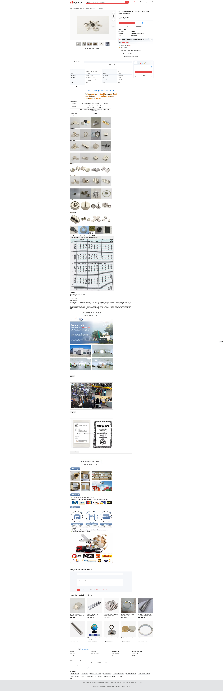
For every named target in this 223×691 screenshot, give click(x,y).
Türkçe (134, 683)
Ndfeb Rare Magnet (74, 676)
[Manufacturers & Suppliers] (76, 2)
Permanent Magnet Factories (95, 673)
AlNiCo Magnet (73, 668)
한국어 (121, 683)
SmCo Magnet (91, 668)
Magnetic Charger (73, 655)
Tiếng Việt (138, 683)
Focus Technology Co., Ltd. (104, 686)
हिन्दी (127, 683)
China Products (88, 682)
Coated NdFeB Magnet (101, 668)
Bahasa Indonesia (144, 683)
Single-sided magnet (115, 653)
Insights (141, 682)
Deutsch (109, 683)
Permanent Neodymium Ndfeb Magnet (87, 676)
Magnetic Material (86, 8)
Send (78, 589)
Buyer (127, 6)
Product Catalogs (86, 649)
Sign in (152, 3)
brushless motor (93, 651)
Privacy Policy (129, 686)
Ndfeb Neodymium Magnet (131, 673)
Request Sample (139, 26)
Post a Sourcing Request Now (102, 589)
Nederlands (114, 683)
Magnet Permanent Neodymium (144, 673)
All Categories (73, 6)
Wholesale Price (113, 682)
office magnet (114, 655)
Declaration (123, 686)
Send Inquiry (127, 23)
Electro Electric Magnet (95, 653)
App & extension (139, 6)
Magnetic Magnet (85, 673)
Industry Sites (119, 682)
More (71, 678)
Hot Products (83, 682)
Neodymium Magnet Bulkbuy (117, 676)
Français (96, 683)
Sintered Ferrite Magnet (82, 668)
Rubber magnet (93, 655)
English (84, 683)
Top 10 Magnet (99, 676)
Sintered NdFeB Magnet (99, 8)
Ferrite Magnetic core (115, 651)
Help (132, 6)
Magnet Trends (107, 676)
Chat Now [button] (146, 23)
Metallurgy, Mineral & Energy (77, 8)
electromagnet (135, 653)
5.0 (139, 63)
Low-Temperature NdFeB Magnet (127, 668)
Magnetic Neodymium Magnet (118, 673)
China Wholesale (106, 682)
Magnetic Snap (72, 653)
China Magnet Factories (75, 673)
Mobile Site (136, 682)
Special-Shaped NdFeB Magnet (113, 668)
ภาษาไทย (130, 683)
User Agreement (118, 686)
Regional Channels (125, 682)
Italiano (106, 683)
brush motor (72, 651)
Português (92, 683)
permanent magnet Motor (137, 651)
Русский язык (101, 683)
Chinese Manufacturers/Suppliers (97, 682)
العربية (118, 683)
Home (71, 8)
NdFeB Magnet (92, 8)
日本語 (124, 683)
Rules (153, 6)
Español (88, 683)
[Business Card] (151, 67)
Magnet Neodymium (107, 673)
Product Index (131, 682)
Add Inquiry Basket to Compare (93, 48)
